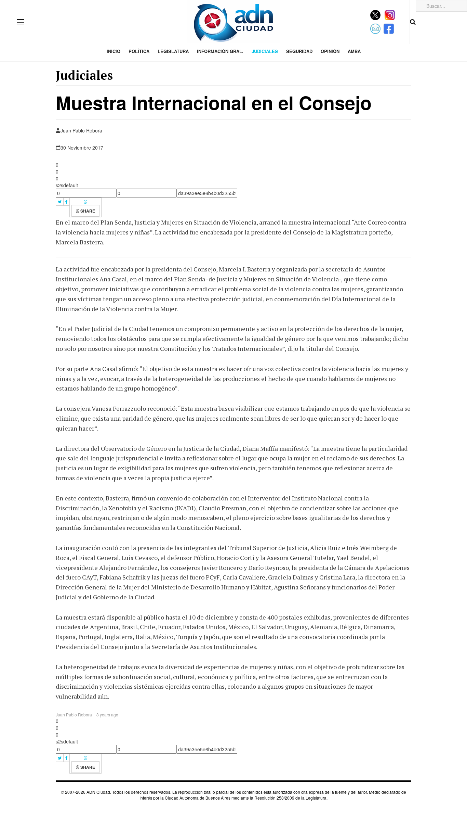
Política (139, 51)
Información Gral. (220, 51)
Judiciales (265, 51)
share (87, 211)
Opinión (330, 51)
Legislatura (173, 51)
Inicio (113, 51)
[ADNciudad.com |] (233, 21)
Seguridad (299, 51)
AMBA (354, 51)
